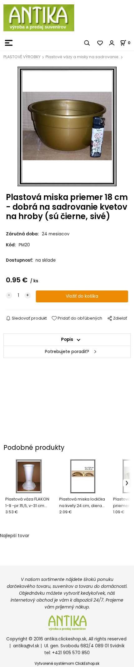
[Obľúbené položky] (100, 43)
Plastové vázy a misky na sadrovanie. (82, 56)
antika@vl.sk (26, 646)
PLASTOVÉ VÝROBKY (22, 56)
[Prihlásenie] (112, 43)
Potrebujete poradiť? (67, 352)
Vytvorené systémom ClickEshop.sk (67, 663)
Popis (67, 339)
